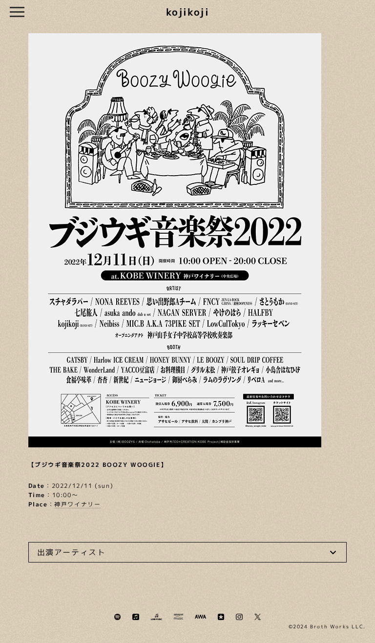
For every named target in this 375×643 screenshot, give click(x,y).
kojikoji (187, 12)
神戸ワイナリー (77, 504)
